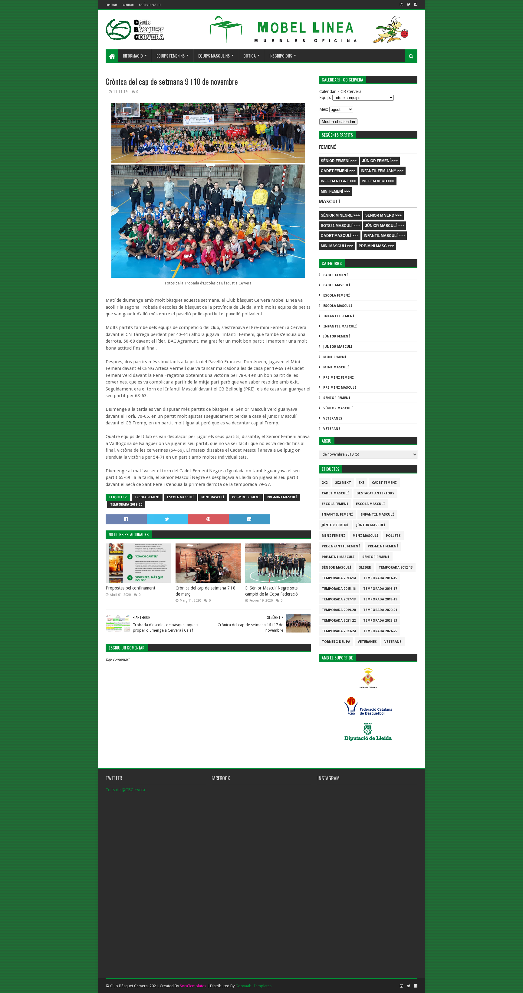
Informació (133, 55)
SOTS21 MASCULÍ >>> (340, 226)
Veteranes (332, 418)
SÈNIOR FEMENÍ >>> (339, 161)
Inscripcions (280, 55)
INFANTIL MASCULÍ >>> (384, 236)
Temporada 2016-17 (380, 589)
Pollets (393, 536)
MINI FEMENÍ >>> (335, 191)
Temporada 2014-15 (380, 578)
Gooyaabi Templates (253, 986)
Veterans (331, 429)
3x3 (361, 483)
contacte (111, 4)
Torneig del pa (336, 642)
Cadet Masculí (336, 285)
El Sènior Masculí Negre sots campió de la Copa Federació (271, 591)
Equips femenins (170, 55)
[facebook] (415, 4)
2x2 (324, 483)
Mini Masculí (212, 497)
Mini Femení (335, 357)
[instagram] (401, 4)
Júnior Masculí (338, 347)
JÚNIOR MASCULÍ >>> (384, 226)
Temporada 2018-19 (380, 599)
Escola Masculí (180, 497)
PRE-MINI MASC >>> (376, 246)
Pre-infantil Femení (341, 546)
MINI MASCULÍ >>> (337, 246)
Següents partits (150, 4)
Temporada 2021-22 (339, 621)
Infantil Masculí (340, 326)
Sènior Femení (336, 398)
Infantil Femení (338, 316)
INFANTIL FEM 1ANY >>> (382, 171)
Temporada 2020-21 (380, 610)
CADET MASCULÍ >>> (339, 236)
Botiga (249, 55)
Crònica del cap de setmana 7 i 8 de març (205, 591)
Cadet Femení (335, 275)
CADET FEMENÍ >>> (338, 171)
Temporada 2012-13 (396, 568)
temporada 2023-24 (339, 631)
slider (365, 568)
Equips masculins (214, 55)
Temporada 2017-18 (339, 599)
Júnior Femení (336, 336)
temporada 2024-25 (380, 631)
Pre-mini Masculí (282, 497)
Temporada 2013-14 (339, 578)
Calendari (128, 4)
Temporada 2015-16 (339, 589)
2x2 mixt (343, 483)
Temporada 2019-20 (126, 504)
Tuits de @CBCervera (125, 789)
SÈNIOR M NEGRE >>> (340, 215)
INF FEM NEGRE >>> (338, 181)
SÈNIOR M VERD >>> (383, 215)
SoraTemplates (193, 986)
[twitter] (409, 4)
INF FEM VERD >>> (378, 181)
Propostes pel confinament (130, 588)
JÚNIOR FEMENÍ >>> (380, 161)
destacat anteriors (375, 493)
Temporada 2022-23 (380, 621)
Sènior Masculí (338, 408)
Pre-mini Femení (246, 497)
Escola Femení (147, 497)
